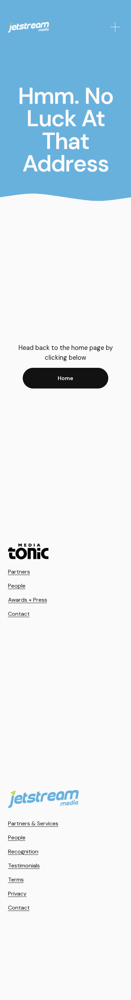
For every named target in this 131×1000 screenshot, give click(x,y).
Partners (19, 571)
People (17, 585)
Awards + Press (27, 599)
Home (65, 378)
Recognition (23, 851)
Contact (19, 613)
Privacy (17, 893)
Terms (16, 879)
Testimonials (24, 865)
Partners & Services (33, 823)
